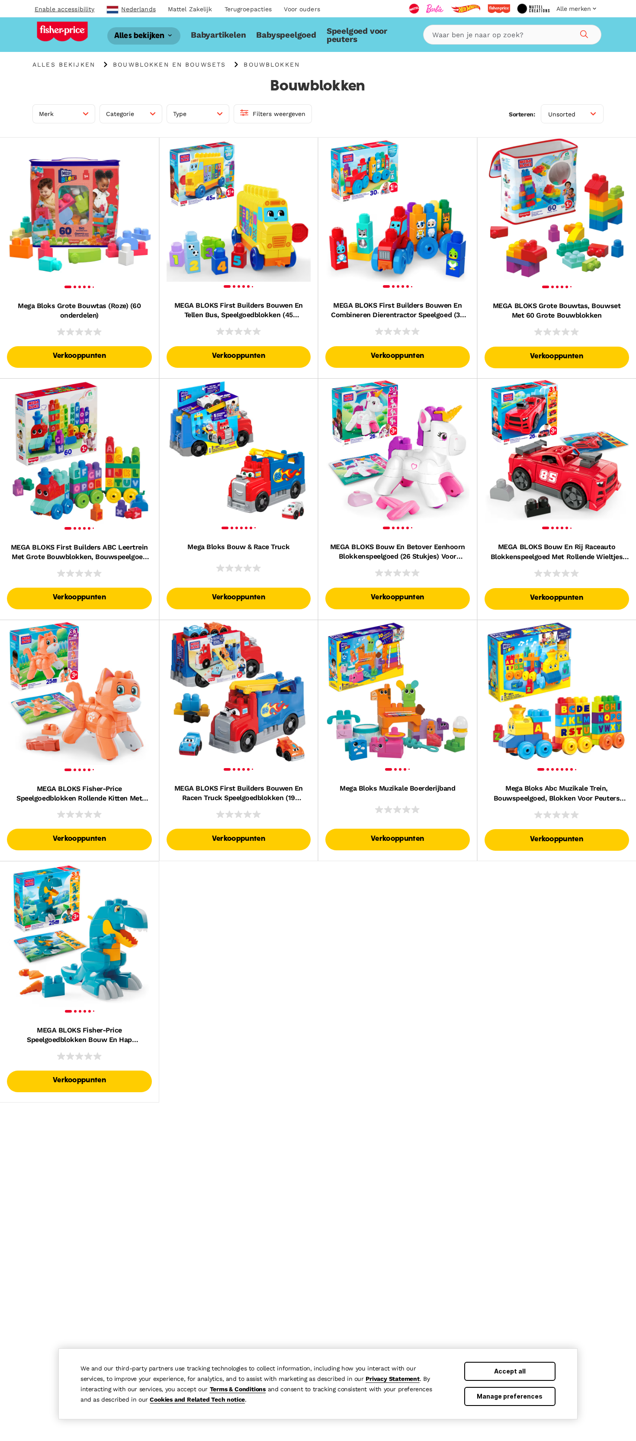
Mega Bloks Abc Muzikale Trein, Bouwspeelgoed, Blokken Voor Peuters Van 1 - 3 (557, 793)
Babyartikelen (218, 35)
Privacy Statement (393, 1378)
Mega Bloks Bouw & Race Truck (238, 547)
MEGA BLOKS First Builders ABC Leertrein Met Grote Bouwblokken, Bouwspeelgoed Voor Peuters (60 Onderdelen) (79, 552)
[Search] (583, 33)
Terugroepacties (248, 9)
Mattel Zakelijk (190, 9)
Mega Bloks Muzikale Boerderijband (397, 788)
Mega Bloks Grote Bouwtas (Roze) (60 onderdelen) (79, 310)
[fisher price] (499, 8)
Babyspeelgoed (286, 35)
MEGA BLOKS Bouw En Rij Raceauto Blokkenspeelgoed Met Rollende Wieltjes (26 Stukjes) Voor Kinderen (557, 552)
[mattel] (414, 8)
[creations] (533, 8)
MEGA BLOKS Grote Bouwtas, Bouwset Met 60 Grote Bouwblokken (556, 310)
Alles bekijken (140, 35)
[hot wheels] (465, 8)
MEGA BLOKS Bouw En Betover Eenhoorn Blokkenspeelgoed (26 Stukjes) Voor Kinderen (397, 552)
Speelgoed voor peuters (357, 35)
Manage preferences (510, 1396)
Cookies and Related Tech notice (197, 1399)
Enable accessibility (64, 9)
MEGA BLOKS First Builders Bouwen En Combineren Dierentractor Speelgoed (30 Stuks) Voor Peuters (397, 310)
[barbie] (435, 8)
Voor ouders (302, 9)
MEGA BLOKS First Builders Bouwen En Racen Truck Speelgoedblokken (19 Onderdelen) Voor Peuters (238, 793)
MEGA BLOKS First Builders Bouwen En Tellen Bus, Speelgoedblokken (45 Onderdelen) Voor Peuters (238, 310)
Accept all (510, 1371)
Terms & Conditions (238, 1389)
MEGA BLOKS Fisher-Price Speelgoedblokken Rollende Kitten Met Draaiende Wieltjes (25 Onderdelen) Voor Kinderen (79, 794)
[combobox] (512, 35)
